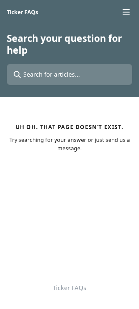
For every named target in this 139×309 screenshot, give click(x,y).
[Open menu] (126, 12)
